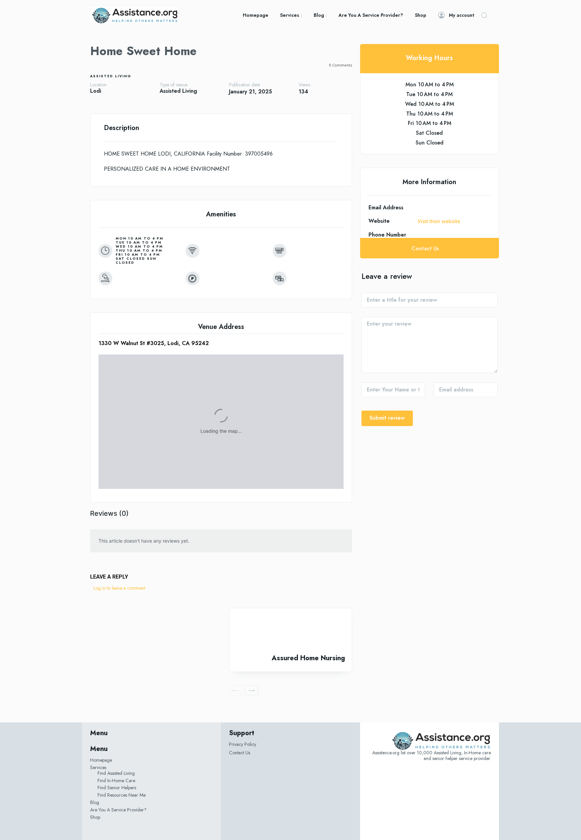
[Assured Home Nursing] (290, 631)
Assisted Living (110, 76)
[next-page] (251, 690)
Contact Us (239, 752)
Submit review (387, 418)
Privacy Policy (242, 744)
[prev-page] (235, 690)
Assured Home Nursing (308, 658)
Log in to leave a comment (119, 588)
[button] (484, 15)
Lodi (95, 91)
